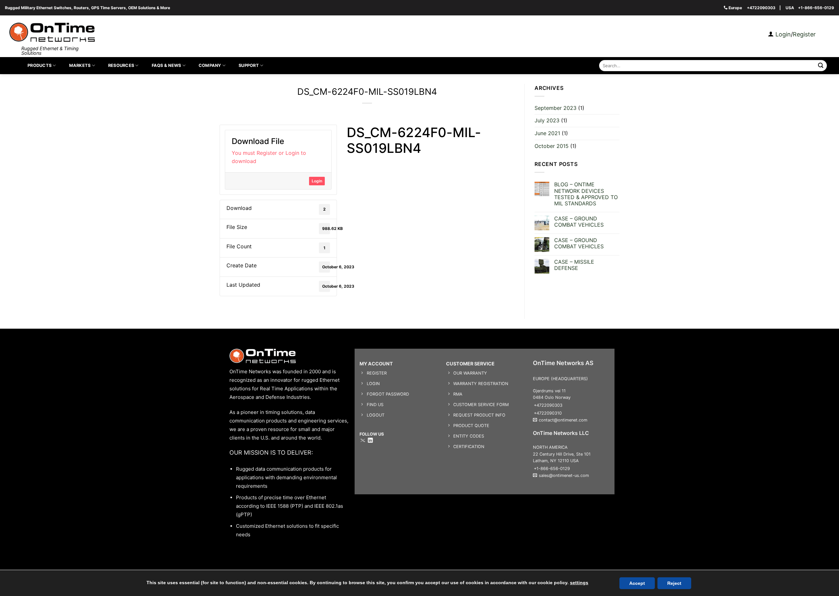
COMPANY (210, 65)
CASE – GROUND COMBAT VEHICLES (579, 222)
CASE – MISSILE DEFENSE (574, 265)
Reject (674, 583)
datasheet (358, 163)
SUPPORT (249, 65)
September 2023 (555, 108)
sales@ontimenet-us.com (564, 475)
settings (579, 582)
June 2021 (547, 133)
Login (782, 34)
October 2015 (552, 146)
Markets (80, 65)
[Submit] (820, 65)
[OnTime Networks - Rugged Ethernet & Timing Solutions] (52, 32)
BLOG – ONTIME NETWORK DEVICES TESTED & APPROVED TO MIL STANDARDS (586, 194)
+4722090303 (761, 7)
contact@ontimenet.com (563, 420)
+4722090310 (548, 413)
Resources (121, 65)
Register (804, 34)
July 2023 (547, 120)
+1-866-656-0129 (816, 7)
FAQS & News (166, 65)
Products (39, 65)
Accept (637, 583)
